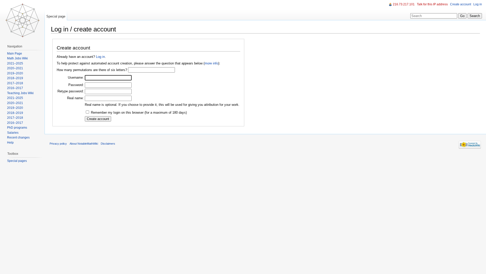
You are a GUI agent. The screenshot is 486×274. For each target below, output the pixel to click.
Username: (76, 77)
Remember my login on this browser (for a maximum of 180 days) (139, 112)
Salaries (12, 132)
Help (10, 142)
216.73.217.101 (404, 4)
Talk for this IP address (432, 4)
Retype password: (70, 91)
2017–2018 (15, 83)
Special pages (17, 161)
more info (211, 63)
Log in (100, 57)
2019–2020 (15, 73)
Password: (76, 85)
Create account (460, 4)
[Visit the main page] (22, 20)
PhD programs (17, 127)
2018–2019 (15, 78)
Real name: (75, 98)
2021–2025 (15, 63)
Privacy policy (58, 143)
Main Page (14, 53)
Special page (55, 16)
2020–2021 (15, 68)
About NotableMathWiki (84, 143)
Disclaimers (108, 143)
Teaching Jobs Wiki (20, 93)
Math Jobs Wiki (17, 58)
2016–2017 (15, 88)
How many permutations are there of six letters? (92, 70)
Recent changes (18, 137)
